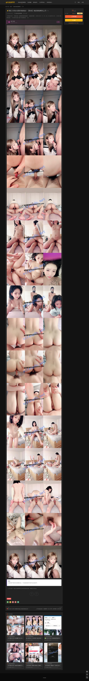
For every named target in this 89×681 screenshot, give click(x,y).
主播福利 (8, 598)
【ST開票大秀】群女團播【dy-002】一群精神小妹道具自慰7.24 (14, 638)
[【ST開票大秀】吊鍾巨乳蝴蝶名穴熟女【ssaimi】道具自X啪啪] (15, 652)
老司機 (10, 2)
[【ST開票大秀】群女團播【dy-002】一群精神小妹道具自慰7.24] (15, 625)
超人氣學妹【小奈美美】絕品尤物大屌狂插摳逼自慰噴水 (34, 638)
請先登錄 (74, 16)
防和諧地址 (49, 2)
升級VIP (79, 13)
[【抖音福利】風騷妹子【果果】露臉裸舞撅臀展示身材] (52, 652)
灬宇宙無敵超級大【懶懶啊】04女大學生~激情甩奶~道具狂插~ (48, 608)
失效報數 (29, 2)
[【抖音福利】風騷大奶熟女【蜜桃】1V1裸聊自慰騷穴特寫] (34, 652)
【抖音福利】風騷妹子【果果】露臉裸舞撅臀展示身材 (52, 665)
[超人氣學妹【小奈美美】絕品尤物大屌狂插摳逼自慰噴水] (34, 625)
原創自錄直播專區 (22, 2)
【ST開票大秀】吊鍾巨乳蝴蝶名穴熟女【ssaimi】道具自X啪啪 (15, 665)
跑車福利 (35, 2)
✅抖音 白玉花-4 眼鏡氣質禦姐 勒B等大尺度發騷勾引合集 (52, 638)
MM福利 (44, 677)
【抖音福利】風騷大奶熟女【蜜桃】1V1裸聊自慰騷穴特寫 (34, 665)
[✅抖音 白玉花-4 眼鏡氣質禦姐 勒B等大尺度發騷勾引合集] (52, 625)
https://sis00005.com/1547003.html (21, 588)
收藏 (74, 20)
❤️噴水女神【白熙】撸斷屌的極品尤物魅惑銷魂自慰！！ (18, 608)
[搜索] (75, 2)
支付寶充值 (41, 2)
